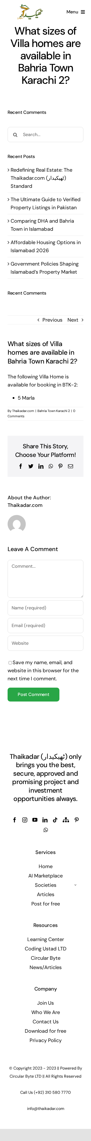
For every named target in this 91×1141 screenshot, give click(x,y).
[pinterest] (76, 819)
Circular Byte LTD (25, 1076)
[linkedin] (45, 819)
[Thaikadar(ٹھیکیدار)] (30, 6)
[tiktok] (55, 819)
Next (72, 320)
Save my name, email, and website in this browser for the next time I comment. (43, 670)
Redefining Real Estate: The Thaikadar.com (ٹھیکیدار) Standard (41, 178)
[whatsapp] (45, 830)
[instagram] (24, 819)
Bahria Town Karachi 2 (53, 411)
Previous (52, 320)
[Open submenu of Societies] (75, 885)
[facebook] (14, 819)
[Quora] (66, 819)
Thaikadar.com (23, 411)
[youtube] (34, 819)
